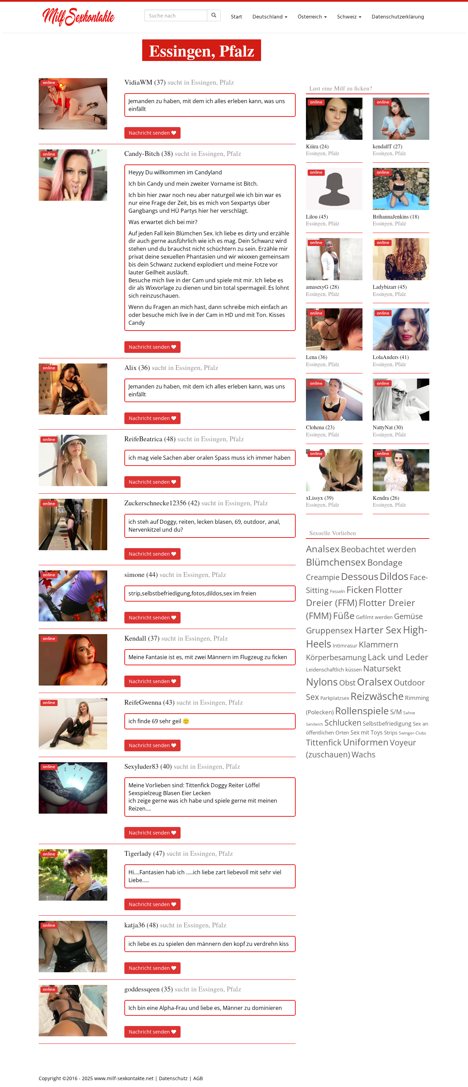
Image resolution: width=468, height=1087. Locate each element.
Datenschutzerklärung (398, 17)
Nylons (322, 681)
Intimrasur (345, 645)
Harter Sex (378, 629)
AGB (198, 1078)
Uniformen (366, 742)
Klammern (378, 644)
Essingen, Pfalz (212, 82)
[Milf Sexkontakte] (78, 17)
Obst (347, 683)
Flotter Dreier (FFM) (354, 596)
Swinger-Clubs (412, 733)
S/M (396, 711)
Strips (390, 732)
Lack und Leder (398, 657)
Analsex (323, 548)
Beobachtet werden (378, 549)
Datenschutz (173, 1078)
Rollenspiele (362, 710)
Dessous (359, 576)
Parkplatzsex (334, 698)
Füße (344, 615)
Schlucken (342, 722)
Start (236, 17)
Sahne (409, 713)
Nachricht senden (150, 132)
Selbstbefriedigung (387, 723)
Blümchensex (336, 561)
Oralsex (374, 682)
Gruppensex (329, 630)
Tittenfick (324, 742)
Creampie (323, 577)
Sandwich (314, 724)
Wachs (363, 754)
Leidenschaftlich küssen (334, 669)
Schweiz (347, 17)
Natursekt (382, 668)
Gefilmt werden (374, 617)
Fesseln (337, 591)
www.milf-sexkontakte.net (123, 1078)
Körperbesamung (336, 657)
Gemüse (408, 616)
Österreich (310, 17)
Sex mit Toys (366, 732)
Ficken (360, 589)
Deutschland (268, 17)
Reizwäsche (377, 696)
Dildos (394, 576)
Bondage (385, 562)
